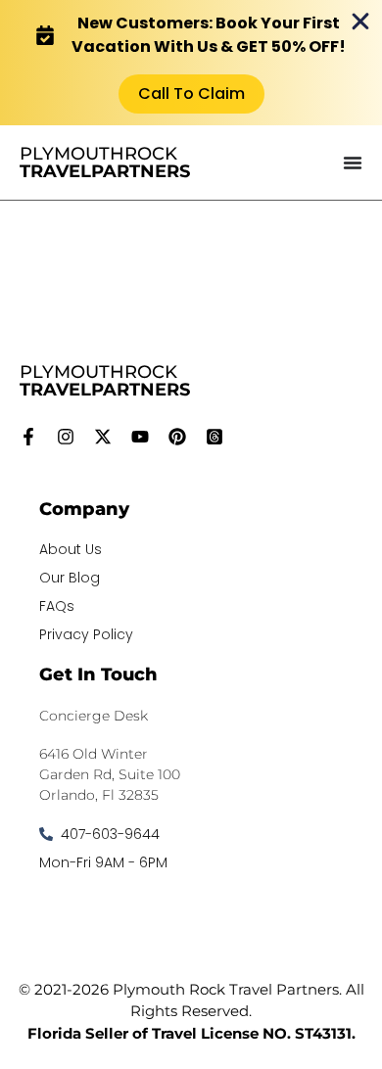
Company (84, 509)
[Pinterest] (177, 436)
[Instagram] (65, 436)
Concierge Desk (93, 715)
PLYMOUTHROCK (105, 162)
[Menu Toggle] (352, 162)
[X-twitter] (103, 436)
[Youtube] (140, 436)
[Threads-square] (214, 436)
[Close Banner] (360, 21)
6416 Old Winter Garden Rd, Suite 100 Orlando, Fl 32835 (109, 774)
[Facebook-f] (28, 436)
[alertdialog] (191, 62)
